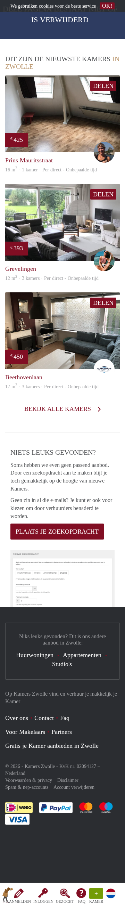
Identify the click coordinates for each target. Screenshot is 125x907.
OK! (107, 6)
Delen (103, 85)
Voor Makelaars (25, 731)
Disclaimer (67, 780)
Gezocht (65, 901)
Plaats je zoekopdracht (57, 531)
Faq (64, 717)
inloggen (43, 901)
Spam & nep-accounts (26, 787)
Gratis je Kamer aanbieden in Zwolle (52, 745)
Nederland (15, 773)
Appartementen (82, 654)
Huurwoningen (34, 654)
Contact (44, 717)
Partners (61, 731)
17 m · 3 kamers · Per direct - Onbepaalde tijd (52, 386)
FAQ (81, 901)
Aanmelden (18, 901)
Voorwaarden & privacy (28, 780)
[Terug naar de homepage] (7, 896)
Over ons (16, 717)
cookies (46, 6)
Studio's (62, 664)
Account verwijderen (73, 787)
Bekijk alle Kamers (58, 408)
